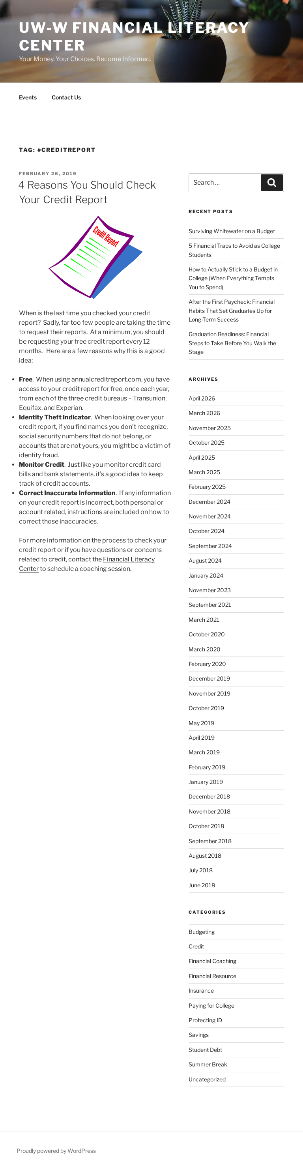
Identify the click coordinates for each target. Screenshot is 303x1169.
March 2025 (204, 472)
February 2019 (207, 767)
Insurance (201, 990)
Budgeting (202, 931)
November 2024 (210, 516)
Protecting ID (205, 1020)
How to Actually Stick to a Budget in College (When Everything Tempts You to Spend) (233, 278)
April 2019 (202, 737)
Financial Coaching (212, 961)
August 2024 (205, 560)
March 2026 (204, 413)
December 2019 (209, 678)
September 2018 (210, 841)
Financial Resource (212, 976)
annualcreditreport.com (106, 379)
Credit (196, 946)
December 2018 (209, 796)
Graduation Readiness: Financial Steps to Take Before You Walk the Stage (232, 343)
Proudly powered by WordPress (56, 1150)
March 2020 (205, 649)
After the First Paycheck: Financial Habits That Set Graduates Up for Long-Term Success (232, 310)
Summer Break (208, 1064)
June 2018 (202, 885)
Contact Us (66, 97)
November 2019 (209, 693)
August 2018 (205, 855)
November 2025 (210, 428)
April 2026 (202, 398)
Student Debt (205, 1049)
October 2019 (206, 708)
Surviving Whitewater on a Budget (232, 231)
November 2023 (210, 590)
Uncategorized (207, 1079)
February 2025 (207, 486)
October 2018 (206, 826)
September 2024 (210, 545)
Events (28, 97)
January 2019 (206, 781)
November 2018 (209, 811)
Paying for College (211, 1005)
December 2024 (209, 501)
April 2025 (202, 457)
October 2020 (207, 634)
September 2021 (210, 604)
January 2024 (206, 575)
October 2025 (206, 442)
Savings (199, 1034)
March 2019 (204, 752)
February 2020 (207, 663)
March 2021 (204, 619)
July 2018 (201, 870)
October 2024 (206, 530)
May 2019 (201, 723)
